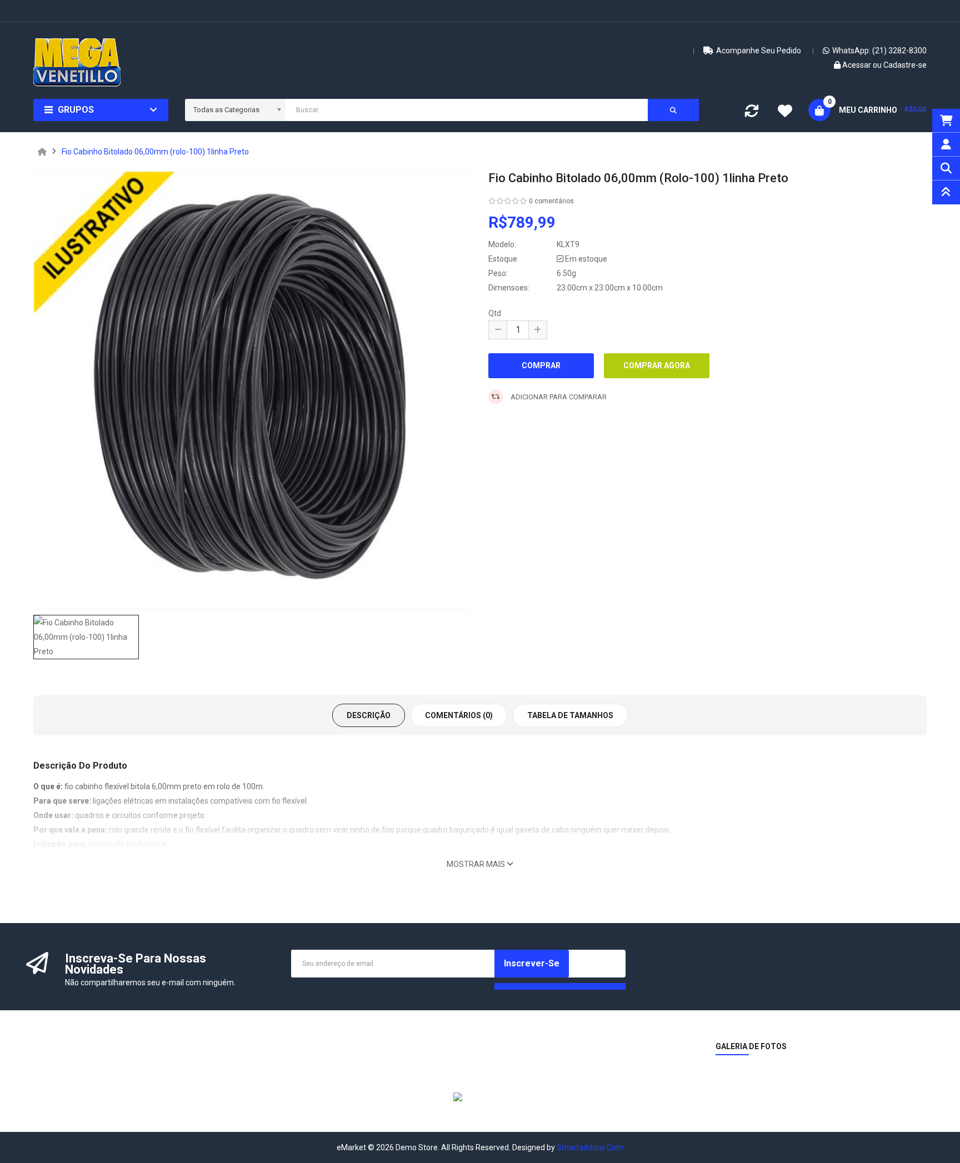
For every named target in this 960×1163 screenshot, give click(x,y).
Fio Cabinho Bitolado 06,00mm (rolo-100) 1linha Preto (155, 152)
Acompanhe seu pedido (758, 50)
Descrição (369, 715)
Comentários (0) (459, 715)
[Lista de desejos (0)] (785, 112)
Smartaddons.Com (590, 1147)
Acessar (857, 65)
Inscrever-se (531, 963)
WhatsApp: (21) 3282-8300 (879, 50)
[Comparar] (751, 113)
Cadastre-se (905, 65)
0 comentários (551, 201)
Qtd (494, 313)
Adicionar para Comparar (558, 397)
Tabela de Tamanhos (570, 715)
